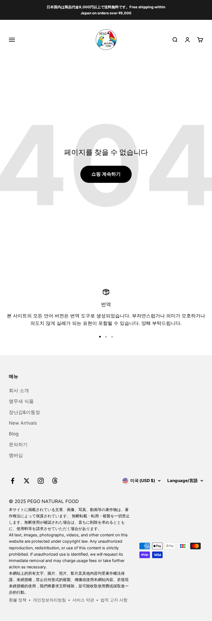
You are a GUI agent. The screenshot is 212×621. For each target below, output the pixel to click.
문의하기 (18, 444)
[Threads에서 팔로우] (55, 481)
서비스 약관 (83, 600)
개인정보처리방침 (49, 600)
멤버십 (16, 455)
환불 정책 (17, 600)
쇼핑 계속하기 (106, 174)
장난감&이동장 (24, 412)
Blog (13, 434)
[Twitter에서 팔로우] (26, 481)
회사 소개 (19, 390)
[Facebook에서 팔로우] (12, 481)
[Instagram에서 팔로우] (40, 481)
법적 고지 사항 (114, 600)
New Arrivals (23, 423)
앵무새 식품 (21, 401)
